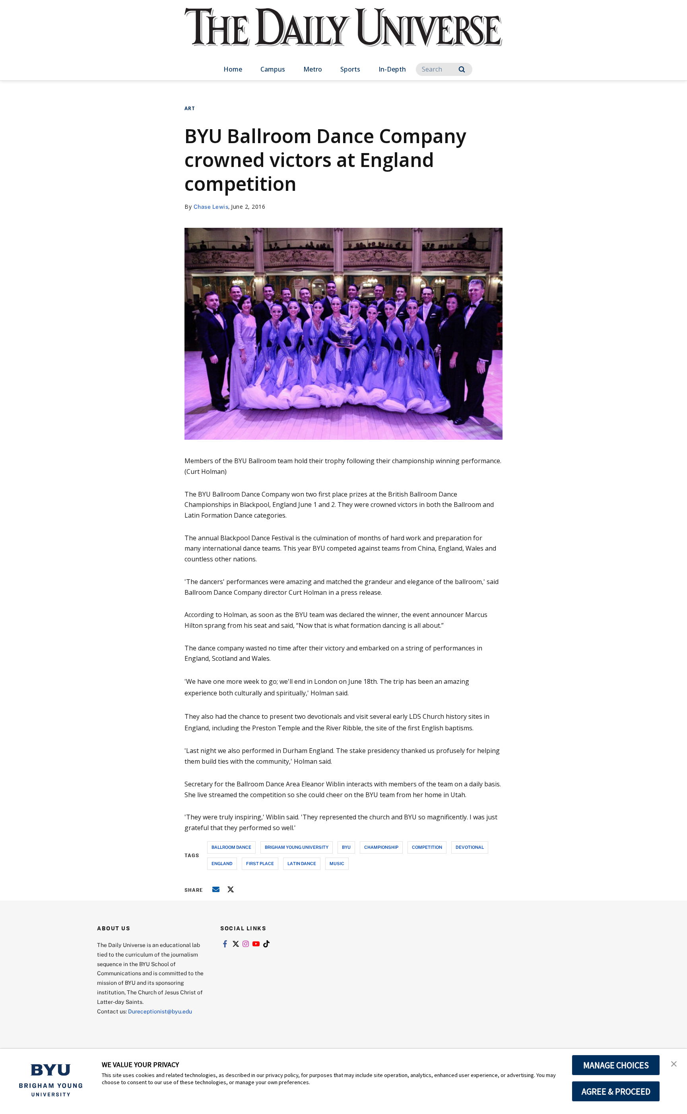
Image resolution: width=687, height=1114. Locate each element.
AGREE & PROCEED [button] (616, 1091)
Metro (312, 69)
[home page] (343, 35)
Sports (350, 69)
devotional (470, 847)
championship (381, 847)
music (337, 863)
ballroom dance (231, 847)
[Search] (462, 69)
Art (189, 108)
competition (427, 847)
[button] (674, 1063)
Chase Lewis (211, 206)
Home (232, 69)
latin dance (301, 863)
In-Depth (392, 69)
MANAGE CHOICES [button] (616, 1065)
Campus (272, 69)
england (222, 863)
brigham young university (296, 847)
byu (346, 847)
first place (260, 863)
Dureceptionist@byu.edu (160, 1011)
